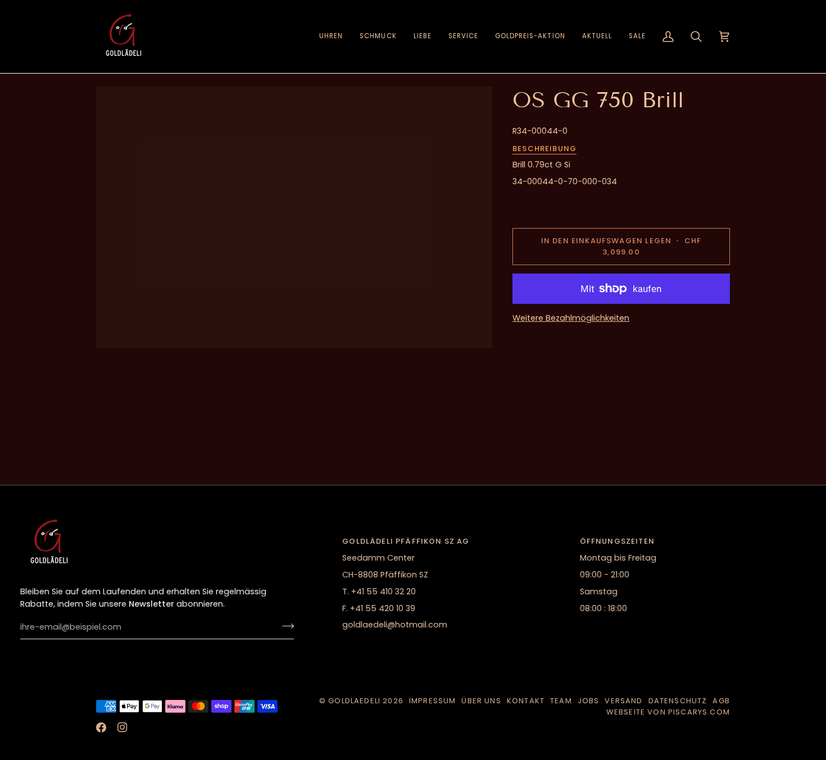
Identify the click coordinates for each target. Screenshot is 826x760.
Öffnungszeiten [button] (617, 541)
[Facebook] (101, 727)
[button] (331, 36)
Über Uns (481, 700)
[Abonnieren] (284, 626)
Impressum (432, 700)
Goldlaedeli (354, 700)
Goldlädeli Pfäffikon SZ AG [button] (405, 541)
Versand (623, 700)
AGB (721, 700)
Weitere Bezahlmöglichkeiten (570, 318)
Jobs (589, 700)
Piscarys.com (699, 712)
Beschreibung (544, 148)
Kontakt (525, 700)
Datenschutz (677, 700)
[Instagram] (122, 727)
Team (561, 700)
